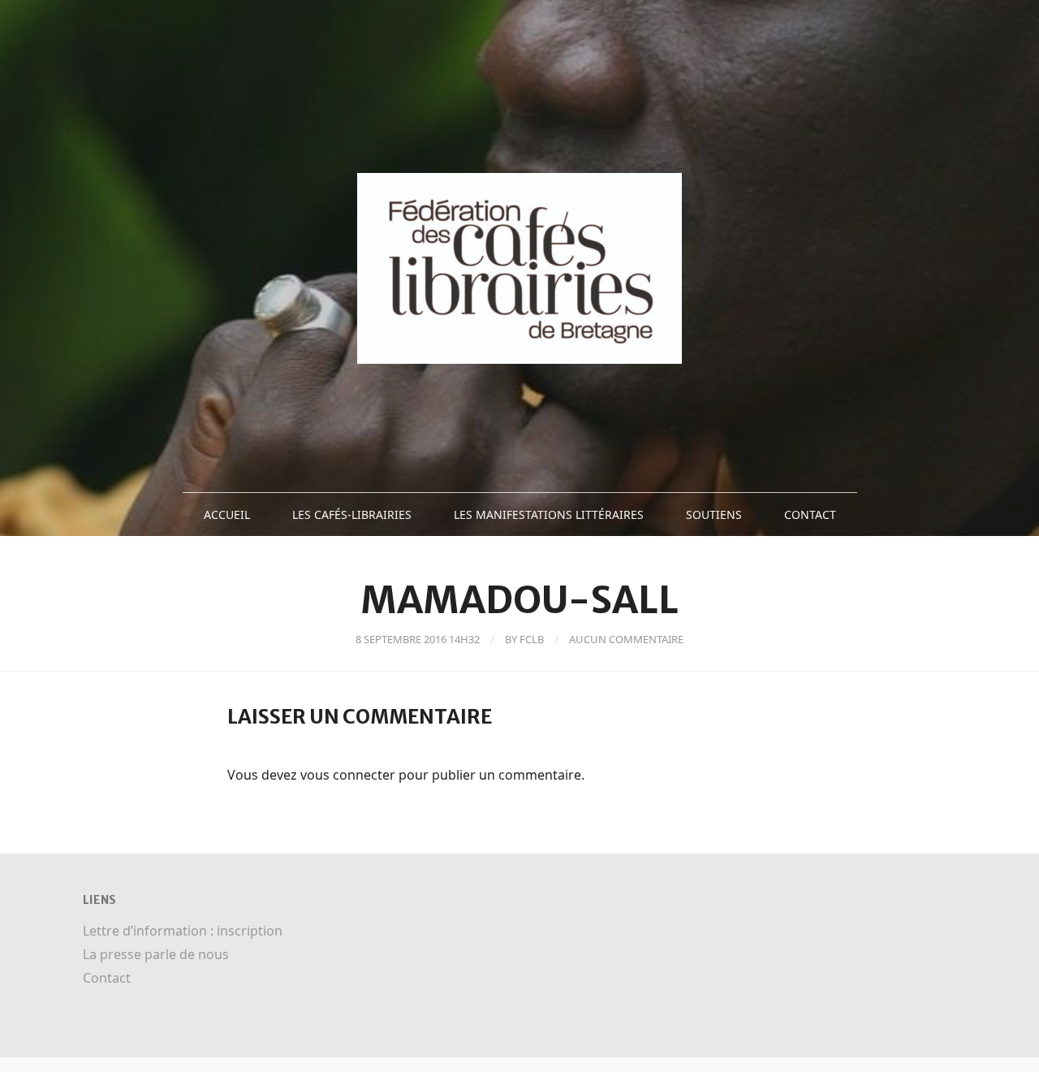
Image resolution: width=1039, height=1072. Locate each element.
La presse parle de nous (156, 954)
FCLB (532, 639)
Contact (810, 514)
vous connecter (347, 775)
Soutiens (714, 514)
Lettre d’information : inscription (182, 931)
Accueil (227, 514)
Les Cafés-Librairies (352, 514)
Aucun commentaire (626, 639)
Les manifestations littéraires (549, 514)
